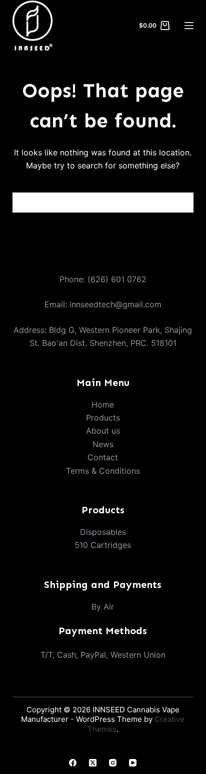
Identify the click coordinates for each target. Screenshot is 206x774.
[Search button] (184, 202)
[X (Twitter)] (92, 762)
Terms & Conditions (103, 471)
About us (103, 431)
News (103, 444)
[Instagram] (112, 762)
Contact (103, 457)
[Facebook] (72, 762)
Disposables (103, 532)
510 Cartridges (102, 545)
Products (103, 418)
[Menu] (189, 25)
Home (103, 405)
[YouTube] (132, 762)
